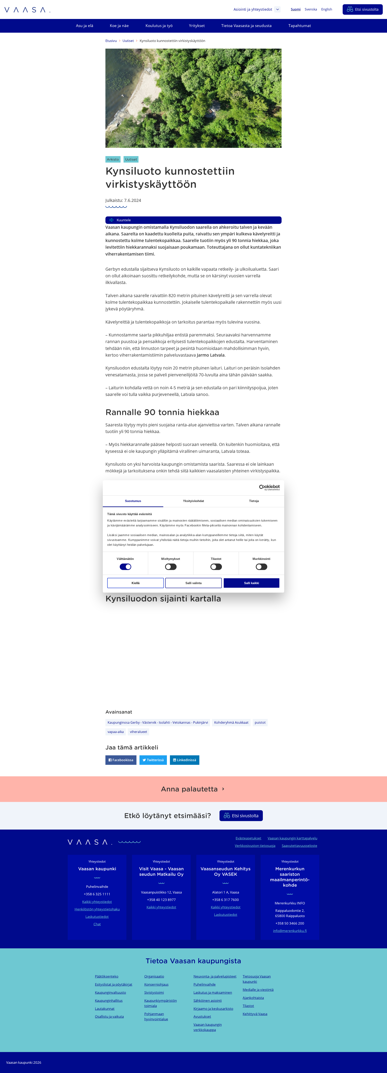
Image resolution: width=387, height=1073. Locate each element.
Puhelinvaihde (205, 984)
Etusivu (111, 40)
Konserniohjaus (156, 984)
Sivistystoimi (154, 992)
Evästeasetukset (248, 838)
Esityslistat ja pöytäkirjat (113, 984)
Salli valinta (193, 583)
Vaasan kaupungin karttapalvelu (292, 838)
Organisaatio (154, 976)
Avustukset (202, 1016)
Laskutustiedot (97, 916)
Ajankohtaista (253, 997)
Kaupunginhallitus (109, 1000)
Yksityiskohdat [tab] (193, 501)
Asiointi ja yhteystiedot (253, 9)
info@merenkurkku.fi (290, 930)
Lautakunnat (104, 1008)
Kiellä (135, 583)
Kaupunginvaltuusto (110, 992)
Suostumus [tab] (133, 501)
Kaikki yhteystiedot (97, 901)
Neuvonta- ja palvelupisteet (215, 976)
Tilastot (248, 1005)
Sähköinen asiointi (208, 1000)
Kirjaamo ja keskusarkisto (213, 1008)
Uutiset (128, 40)
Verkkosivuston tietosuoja (255, 845)
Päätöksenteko (106, 976)
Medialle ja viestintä (258, 989)
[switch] (171, 567)
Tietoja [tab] (254, 501)
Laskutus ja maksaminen (213, 992)
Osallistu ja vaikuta (109, 1016)
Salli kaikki (251, 583)
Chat (97, 924)
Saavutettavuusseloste (299, 845)
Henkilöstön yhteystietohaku (97, 909)
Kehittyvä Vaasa (255, 1013)
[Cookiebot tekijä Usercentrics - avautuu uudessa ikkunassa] (262, 488)
